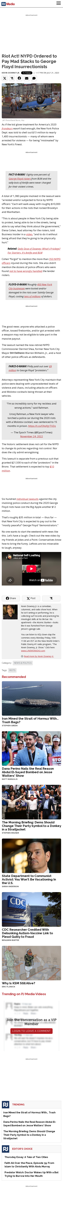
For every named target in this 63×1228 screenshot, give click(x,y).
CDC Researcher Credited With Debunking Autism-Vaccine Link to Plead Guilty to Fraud (27, 933)
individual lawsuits (27, 499)
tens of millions (32, 296)
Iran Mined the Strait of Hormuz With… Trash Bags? (30, 720)
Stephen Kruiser (10, 833)
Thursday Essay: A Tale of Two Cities (26, 1157)
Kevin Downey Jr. (11, 73)
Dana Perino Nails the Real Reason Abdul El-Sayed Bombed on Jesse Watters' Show (28, 772)
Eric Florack (8, 987)
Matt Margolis (9, 779)
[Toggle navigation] (59, 3)
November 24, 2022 (31, 436)
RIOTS (12, 670)
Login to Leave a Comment (31, 1031)
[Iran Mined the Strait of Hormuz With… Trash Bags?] (31, 698)
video (29, 234)
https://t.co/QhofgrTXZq (42, 426)
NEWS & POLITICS (23, 663)
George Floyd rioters (20, 178)
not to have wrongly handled (25, 271)
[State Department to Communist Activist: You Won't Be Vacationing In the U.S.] (31, 855)
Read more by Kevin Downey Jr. (39, 656)
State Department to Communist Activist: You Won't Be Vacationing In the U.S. (29, 879)
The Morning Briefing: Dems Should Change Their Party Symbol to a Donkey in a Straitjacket (31, 825)
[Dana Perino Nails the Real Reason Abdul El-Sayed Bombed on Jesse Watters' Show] (31, 748)
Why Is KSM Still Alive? (18, 983)
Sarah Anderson (10, 886)
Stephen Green (10, 726)
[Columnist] (11, 611)
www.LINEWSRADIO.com (33, 650)
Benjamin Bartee (10, 940)
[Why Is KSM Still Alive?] (31, 963)
